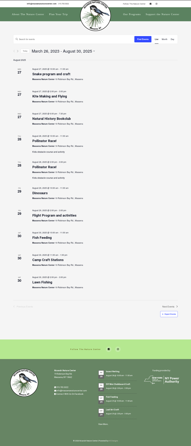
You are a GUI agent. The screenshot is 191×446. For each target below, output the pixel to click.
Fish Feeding (42, 238)
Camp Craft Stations (48, 260)
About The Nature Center (28, 14)
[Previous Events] (14, 51)
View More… (103, 424)
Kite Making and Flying (49, 96)
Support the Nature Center (162, 14)
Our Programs (132, 14)
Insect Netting (112, 371)
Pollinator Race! (44, 141)
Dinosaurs (40, 193)
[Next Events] (17, 51)
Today (25, 51)
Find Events (143, 39)
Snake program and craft (51, 74)
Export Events (170, 314)
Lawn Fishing (42, 282)
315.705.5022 (62, 387)
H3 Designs (113, 441)
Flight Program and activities (54, 215)
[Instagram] (156, 3)
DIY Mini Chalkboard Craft (118, 384)
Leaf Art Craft (112, 410)
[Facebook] (151, 3)
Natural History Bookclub (51, 119)
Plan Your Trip (58, 14)
